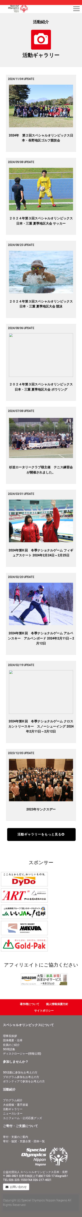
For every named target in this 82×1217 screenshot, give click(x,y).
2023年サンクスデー (41, 809)
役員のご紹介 (11, 1044)
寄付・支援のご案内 (15, 1136)
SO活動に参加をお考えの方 (20, 1072)
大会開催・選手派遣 (15, 1104)
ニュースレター (12, 1113)
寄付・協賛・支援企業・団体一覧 (24, 1141)
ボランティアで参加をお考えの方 (24, 1081)
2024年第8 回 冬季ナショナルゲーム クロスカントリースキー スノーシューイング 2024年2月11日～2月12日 (41, 726)
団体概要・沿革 (12, 1040)
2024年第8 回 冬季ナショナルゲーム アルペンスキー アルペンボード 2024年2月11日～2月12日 (41, 638)
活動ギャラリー (12, 1109)
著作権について (29, 1004)
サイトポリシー (44, 1010)
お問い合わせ (18, 1186)
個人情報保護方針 (57, 1004)
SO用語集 (9, 1049)
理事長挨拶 (10, 1036)
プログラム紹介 (12, 1100)
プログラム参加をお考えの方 (21, 1077)
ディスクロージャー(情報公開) (22, 1053)
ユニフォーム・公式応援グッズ (22, 1118)
